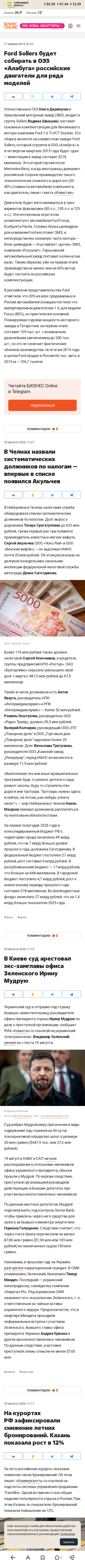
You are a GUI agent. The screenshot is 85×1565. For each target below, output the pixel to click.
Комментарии (42, 429)
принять (68, 1542)
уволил (10, 1042)
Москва (31, 12)
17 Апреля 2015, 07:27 (18, 44)
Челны (8, 917)
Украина (9, 1372)
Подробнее (67, 1534)
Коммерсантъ (29, 1481)
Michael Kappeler (22, 1116)
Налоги (22, 917)
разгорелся (14, 1268)
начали (50, 1158)
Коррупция (26, 1372)
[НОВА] (41, 25)
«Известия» (63, 192)
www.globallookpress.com (54, 1116)
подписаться (43, 405)
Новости (21, 1031)
